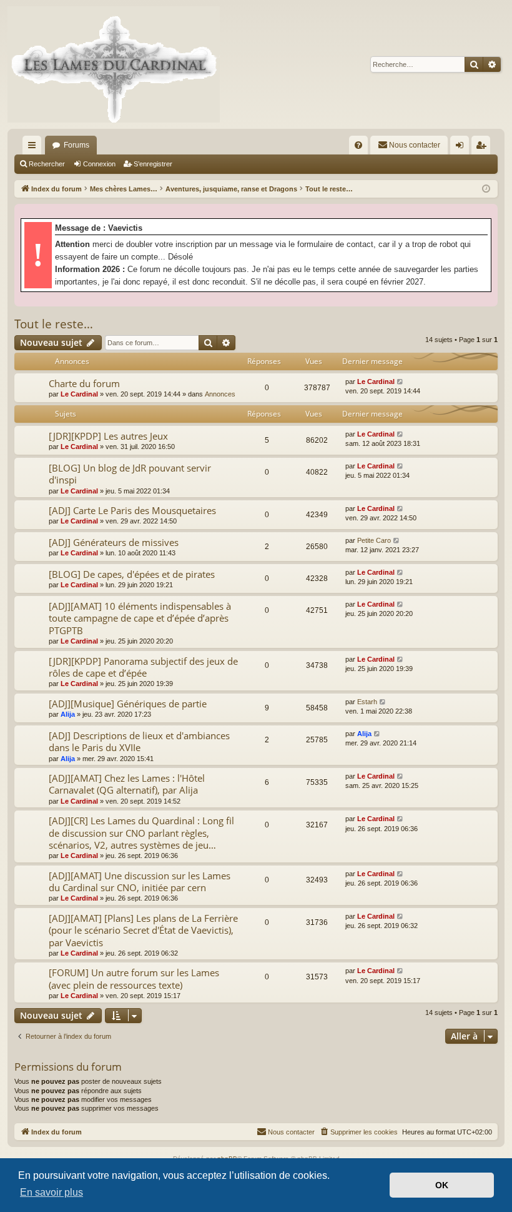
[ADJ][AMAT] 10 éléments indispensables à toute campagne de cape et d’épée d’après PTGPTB (140, 618)
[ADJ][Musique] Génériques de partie (128, 703)
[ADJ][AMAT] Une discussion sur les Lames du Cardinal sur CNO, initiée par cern (139, 881)
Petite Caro (374, 540)
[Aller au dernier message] (400, 381)
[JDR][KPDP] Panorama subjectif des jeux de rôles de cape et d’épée (143, 667)
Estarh (367, 701)
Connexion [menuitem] (462, 147)
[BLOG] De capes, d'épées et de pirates (132, 574)
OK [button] (441, 1185)
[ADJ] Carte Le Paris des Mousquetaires (132, 510)
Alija (68, 714)
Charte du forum (84, 383)
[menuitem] (358, 145)
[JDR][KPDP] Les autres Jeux (108, 436)
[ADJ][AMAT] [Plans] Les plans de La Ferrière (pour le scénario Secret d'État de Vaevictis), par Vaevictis (143, 930)
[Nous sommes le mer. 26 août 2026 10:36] (486, 189)
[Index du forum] (113, 64)
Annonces (220, 394)
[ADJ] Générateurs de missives (114, 542)
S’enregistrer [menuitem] (483, 147)
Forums (76, 145)
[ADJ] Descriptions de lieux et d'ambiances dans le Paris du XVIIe (139, 741)
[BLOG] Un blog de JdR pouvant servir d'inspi (130, 474)
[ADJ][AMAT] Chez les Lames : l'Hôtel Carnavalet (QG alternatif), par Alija (127, 784)
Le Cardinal (79, 394)
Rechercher (47, 164)
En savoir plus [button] (51, 1192)
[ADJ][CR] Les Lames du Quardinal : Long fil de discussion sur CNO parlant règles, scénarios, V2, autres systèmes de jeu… (141, 832)
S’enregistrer (153, 164)
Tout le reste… (53, 324)
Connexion (99, 164)
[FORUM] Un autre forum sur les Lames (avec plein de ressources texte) (134, 978)
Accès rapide (34, 147)
